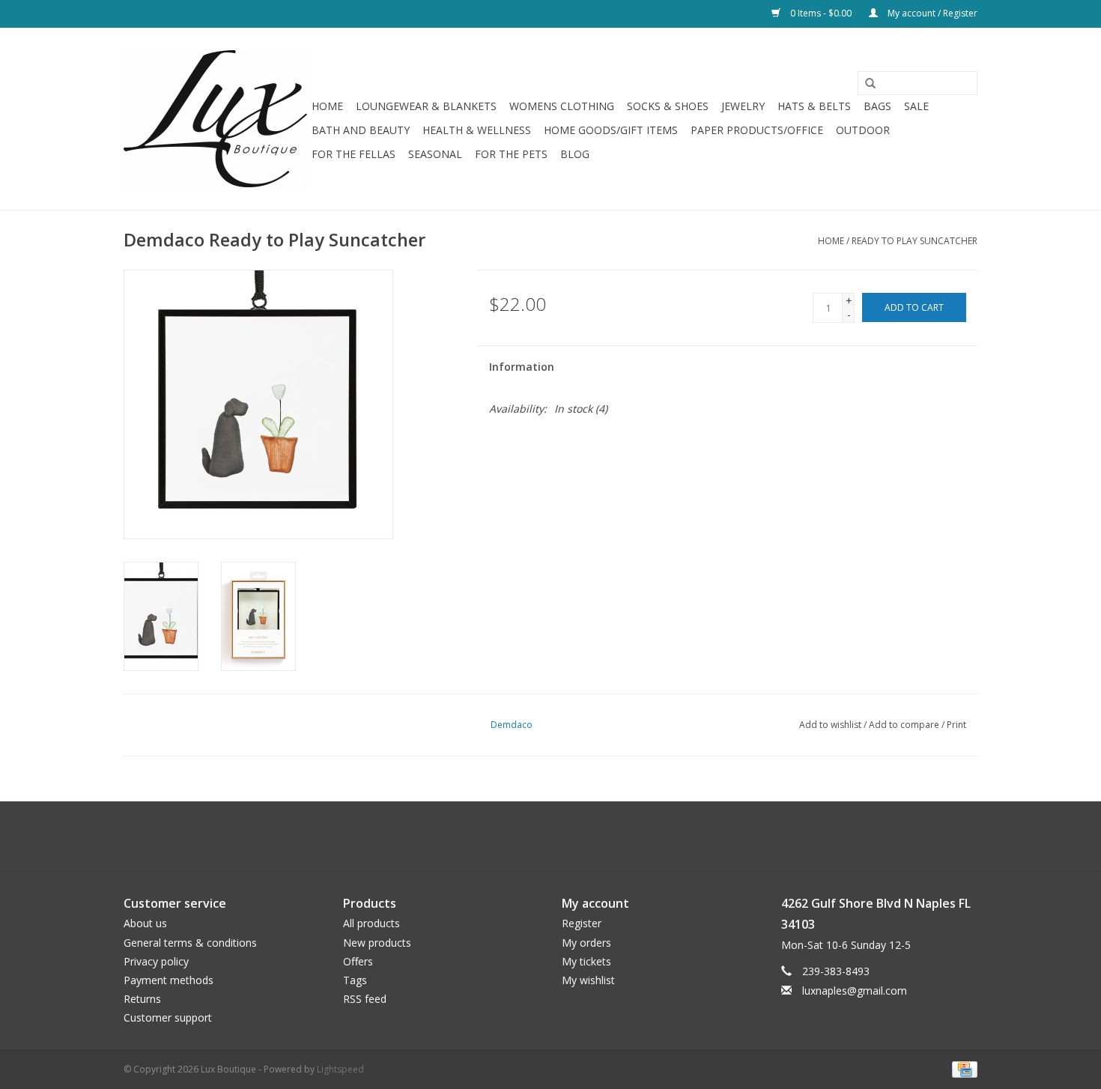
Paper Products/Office (757, 130)
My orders (586, 942)
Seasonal (435, 154)
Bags (877, 106)
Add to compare (905, 724)
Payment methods (168, 980)
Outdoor (863, 130)
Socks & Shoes (668, 106)
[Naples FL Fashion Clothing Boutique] (215, 118)
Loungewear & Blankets (426, 106)
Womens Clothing (561, 106)
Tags (355, 980)
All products (371, 923)
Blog (574, 154)
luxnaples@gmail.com (854, 990)
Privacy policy (156, 961)
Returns (142, 999)
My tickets (586, 961)
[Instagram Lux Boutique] (564, 836)
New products (377, 942)
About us (145, 923)
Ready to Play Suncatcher (914, 240)
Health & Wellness (476, 130)
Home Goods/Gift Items (611, 130)
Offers (358, 961)
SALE (916, 106)
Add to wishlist (830, 724)
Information (521, 367)
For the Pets (511, 154)
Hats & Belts (814, 106)
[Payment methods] (962, 1068)
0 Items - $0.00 (821, 13)
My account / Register (931, 13)
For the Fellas (353, 154)
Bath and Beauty (361, 130)
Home (327, 106)
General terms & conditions (190, 942)
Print (956, 724)
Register (581, 923)
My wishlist (588, 980)
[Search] (865, 84)
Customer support (168, 1017)
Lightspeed (340, 1069)
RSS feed (364, 999)
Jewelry (743, 106)
